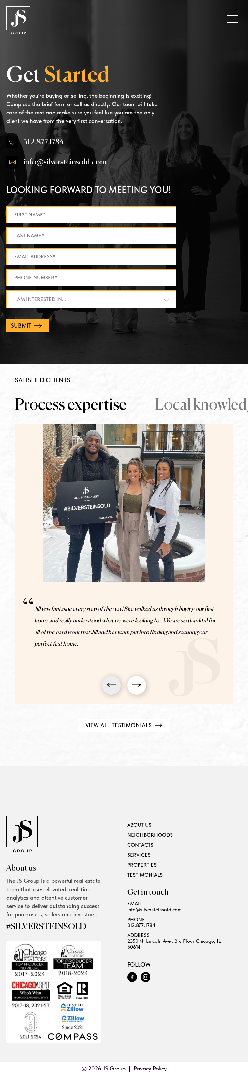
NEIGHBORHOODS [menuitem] (150, 835)
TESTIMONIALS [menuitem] (145, 875)
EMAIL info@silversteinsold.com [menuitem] (154, 906)
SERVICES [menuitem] (138, 855)
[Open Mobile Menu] (232, 19)
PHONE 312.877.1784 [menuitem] (141, 922)
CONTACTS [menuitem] (140, 845)
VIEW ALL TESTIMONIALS (119, 725)
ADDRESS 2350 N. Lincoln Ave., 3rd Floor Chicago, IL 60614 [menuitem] (174, 941)
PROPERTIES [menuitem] (142, 865)
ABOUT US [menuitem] (139, 825)
